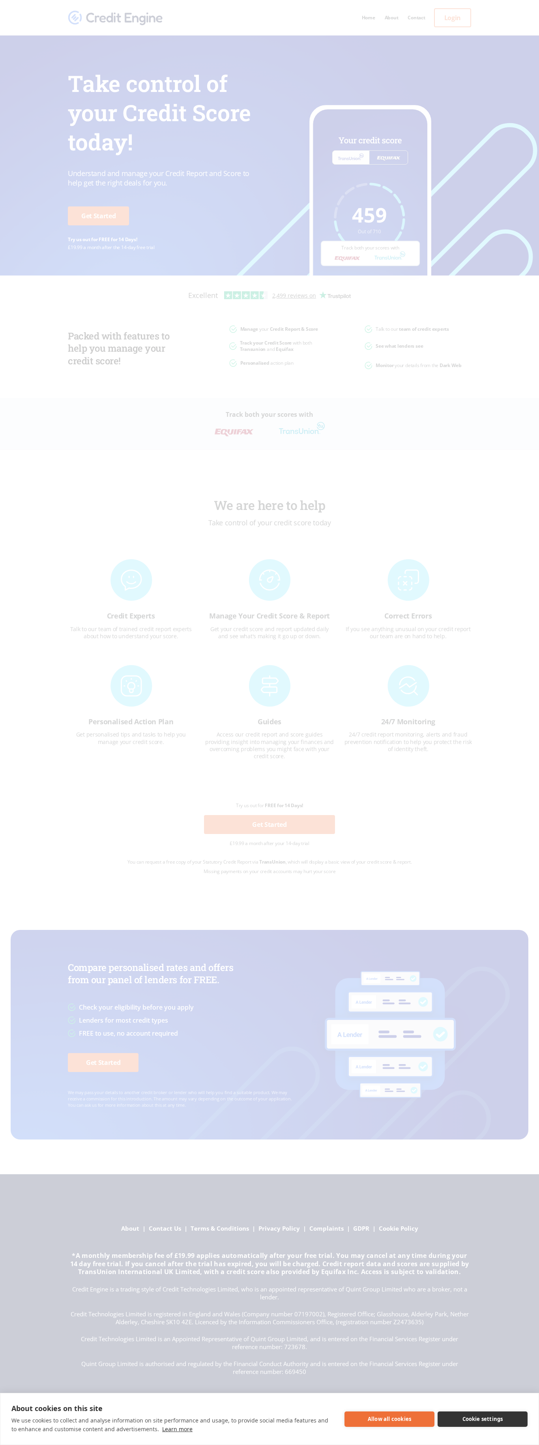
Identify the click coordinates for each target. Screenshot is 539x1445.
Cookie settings (482, 1419)
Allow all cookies (389, 1419)
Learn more (177, 1429)
